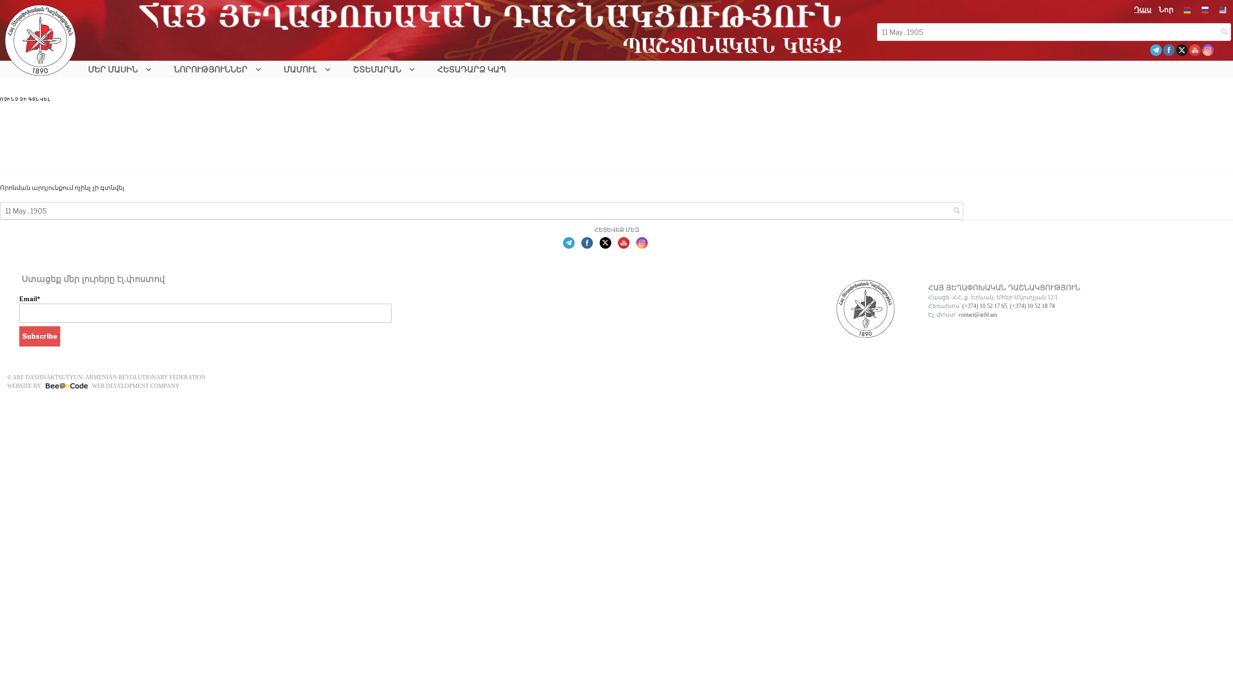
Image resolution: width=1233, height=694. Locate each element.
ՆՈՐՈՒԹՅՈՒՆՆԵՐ (211, 69)
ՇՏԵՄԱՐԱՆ (377, 69)
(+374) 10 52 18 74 (1032, 306)
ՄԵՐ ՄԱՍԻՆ (113, 69)
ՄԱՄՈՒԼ (300, 69)
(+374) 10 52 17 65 (984, 306)
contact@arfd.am (977, 314)
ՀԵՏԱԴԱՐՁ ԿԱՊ (471, 69)
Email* (29, 299)
